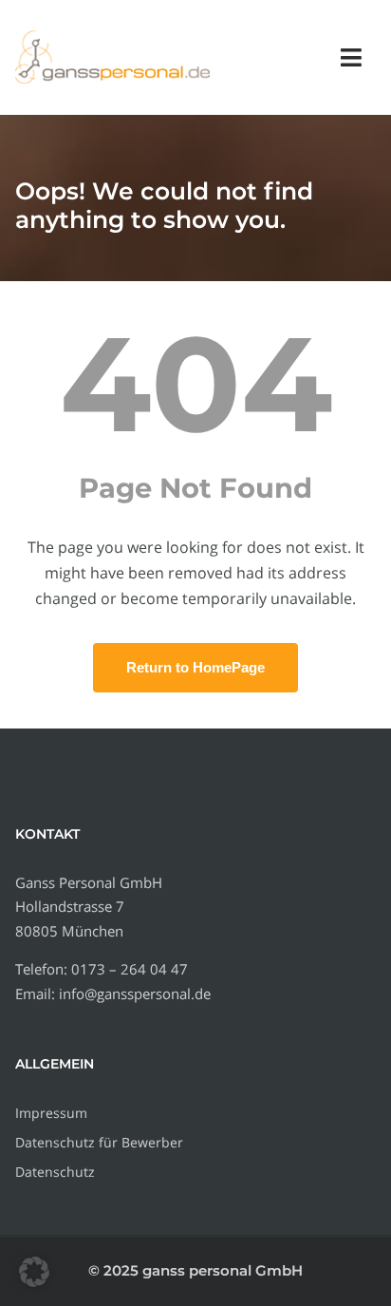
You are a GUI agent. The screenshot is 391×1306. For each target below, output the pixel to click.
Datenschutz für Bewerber (99, 1142)
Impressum (51, 1113)
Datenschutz (55, 1172)
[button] (34, 1272)
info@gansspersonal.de (135, 993)
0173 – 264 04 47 (129, 968)
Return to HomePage (195, 667)
